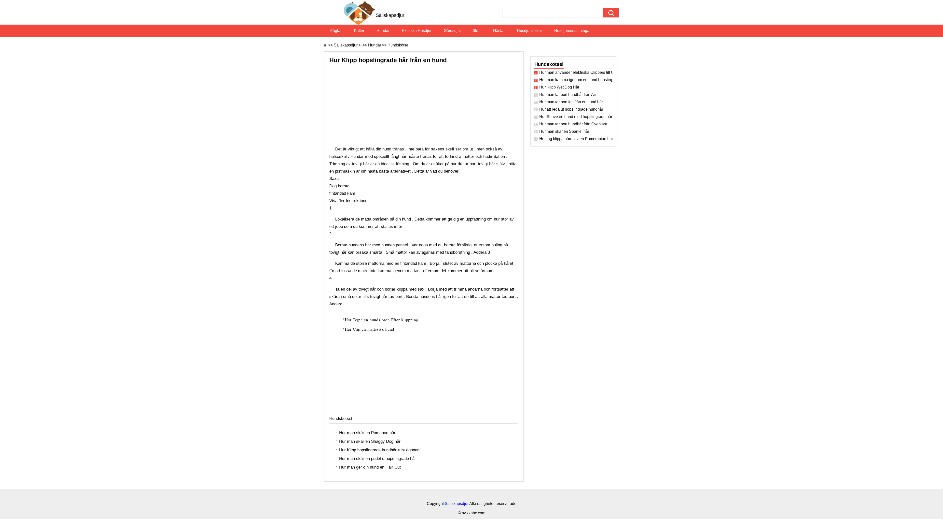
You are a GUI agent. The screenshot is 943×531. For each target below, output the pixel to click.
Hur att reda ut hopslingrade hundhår (571, 109)
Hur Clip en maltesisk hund (370, 329)
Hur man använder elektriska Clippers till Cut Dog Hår (575, 72)
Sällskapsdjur (346, 45)
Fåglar (336, 31)
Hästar (499, 31)
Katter (359, 31)
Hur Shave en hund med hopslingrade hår (575, 117)
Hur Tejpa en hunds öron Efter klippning (382, 320)
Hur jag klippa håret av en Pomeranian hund (575, 139)
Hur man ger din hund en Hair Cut (370, 467)
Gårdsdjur (452, 31)
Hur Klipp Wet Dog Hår (559, 87)
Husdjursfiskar (529, 31)
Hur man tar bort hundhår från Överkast (573, 124)
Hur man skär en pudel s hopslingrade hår (377, 458)
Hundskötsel (398, 45)
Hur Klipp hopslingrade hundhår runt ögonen (379, 450)
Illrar (477, 31)
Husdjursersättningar (572, 31)
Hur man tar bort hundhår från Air (567, 94)
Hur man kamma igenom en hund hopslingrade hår (575, 80)
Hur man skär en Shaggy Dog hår (370, 441)
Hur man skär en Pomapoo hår (367, 432)
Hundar (382, 31)
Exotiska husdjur (416, 31)
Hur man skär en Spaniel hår (564, 131)
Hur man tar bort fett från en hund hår (571, 102)
